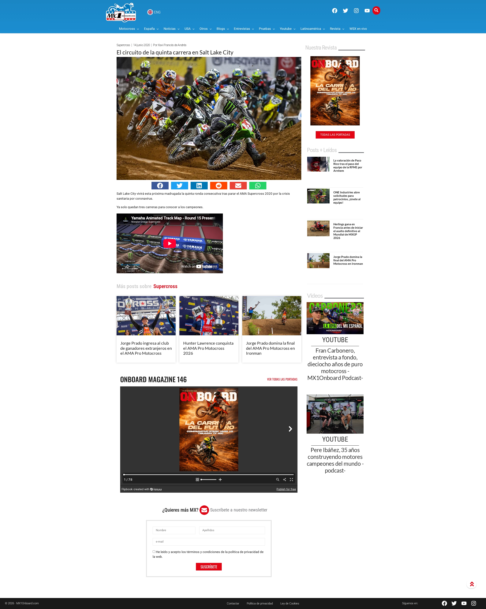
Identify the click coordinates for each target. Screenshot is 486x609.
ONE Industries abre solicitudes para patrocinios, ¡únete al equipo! (347, 197)
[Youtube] (367, 10)
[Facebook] (334, 10)
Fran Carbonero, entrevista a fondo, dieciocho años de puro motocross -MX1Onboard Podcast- (335, 364)
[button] (160, 185)
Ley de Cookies (289, 603)
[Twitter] (345, 10)
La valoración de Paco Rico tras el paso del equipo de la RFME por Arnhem (347, 165)
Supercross (123, 45)
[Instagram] (356, 10)
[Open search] (376, 10)
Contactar (233, 603)
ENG (157, 12)
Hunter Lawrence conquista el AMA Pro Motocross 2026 (208, 348)
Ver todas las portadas (282, 379)
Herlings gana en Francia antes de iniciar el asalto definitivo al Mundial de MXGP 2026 (348, 231)
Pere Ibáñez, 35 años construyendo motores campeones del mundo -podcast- (335, 460)
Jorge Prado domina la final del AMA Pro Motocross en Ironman (270, 348)
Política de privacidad (260, 603)
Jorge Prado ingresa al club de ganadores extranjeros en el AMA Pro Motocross (146, 348)
